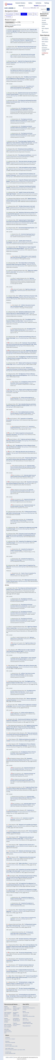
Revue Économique (29, 983)
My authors (34, 7)
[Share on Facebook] (9, 8)
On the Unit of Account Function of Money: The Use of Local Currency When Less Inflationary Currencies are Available (21, 877)
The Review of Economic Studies (22, 574)
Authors (30, 3)
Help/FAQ (21, 5)
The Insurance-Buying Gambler (25, 952)
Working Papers (19, 345)
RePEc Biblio (45, 41)
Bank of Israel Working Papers (22, 338)
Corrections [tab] (8, 16)
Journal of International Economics (26, 667)
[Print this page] (14, 8)
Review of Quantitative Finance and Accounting (25, 728)
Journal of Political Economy (26, 427)
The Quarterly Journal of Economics (23, 891)
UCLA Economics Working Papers (28, 513)
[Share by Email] (13, 8)
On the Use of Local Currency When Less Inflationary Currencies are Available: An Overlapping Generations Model (21, 535)
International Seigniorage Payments (26, 227)
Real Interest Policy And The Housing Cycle (27, 46)
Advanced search (46, 12)
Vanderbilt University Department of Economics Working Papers (22, 41)
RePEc (11, 1057)
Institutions (38, 3)
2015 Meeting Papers (25, 102)
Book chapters (45, 28)
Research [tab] (24, 14)
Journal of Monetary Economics (24, 700)
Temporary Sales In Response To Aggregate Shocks (23, 40)
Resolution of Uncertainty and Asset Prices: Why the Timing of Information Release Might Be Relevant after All (22, 727)
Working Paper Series (21, 272)
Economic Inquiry (33, 760)
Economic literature (20, 3)
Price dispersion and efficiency (24, 155)
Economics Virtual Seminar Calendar (45, 49)
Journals (44, 20)
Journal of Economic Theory (27, 832)
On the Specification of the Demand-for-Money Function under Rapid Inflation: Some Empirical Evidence (21, 946)
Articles (19, 25)
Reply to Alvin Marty (23, 863)
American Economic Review (15, 468)
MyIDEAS (40, 5)
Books (43, 26)
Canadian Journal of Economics (17, 947)
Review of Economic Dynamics (25, 398)
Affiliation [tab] (17, 14)
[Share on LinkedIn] (12, 8)
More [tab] (35, 14)
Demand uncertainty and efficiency (25, 149)
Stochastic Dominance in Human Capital (27, 938)
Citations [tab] (30, 14)
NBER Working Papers (23, 581)
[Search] (48, 9)
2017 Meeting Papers (21, 62)
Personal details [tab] (9, 14)
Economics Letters (15, 740)
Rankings (46, 3)
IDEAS (7, 1057)
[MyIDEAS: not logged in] (37, 8)
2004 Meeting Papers (21, 290)
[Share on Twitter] (8, 8)
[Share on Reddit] (10, 8)
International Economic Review (30, 279)
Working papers (45, 18)
